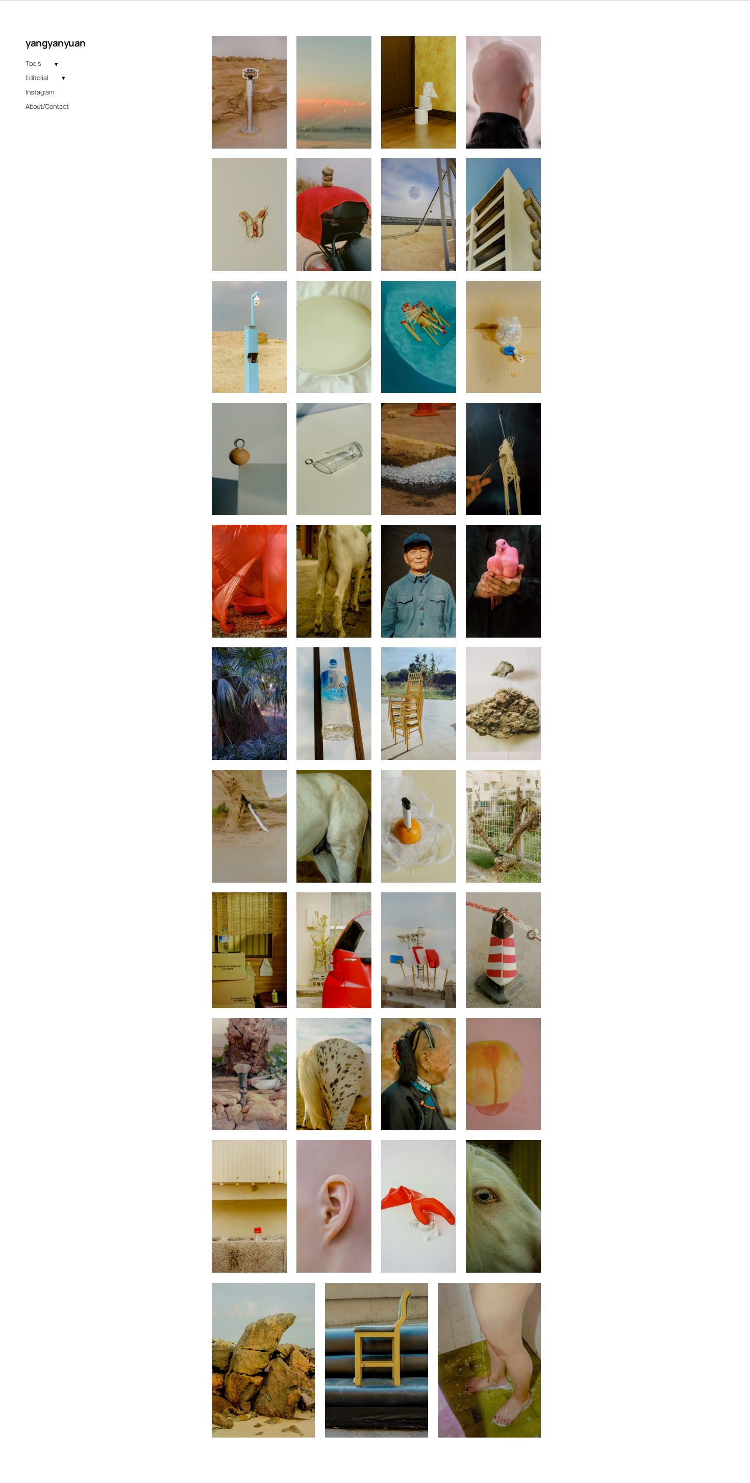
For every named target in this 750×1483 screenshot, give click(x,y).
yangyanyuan (56, 43)
